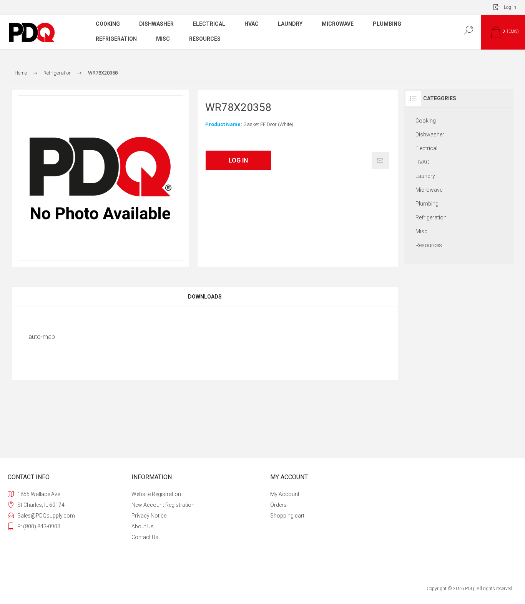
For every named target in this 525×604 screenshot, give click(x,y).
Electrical (426, 148)
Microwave (428, 190)
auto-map (41, 336)
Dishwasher (429, 134)
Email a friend (380, 160)
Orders (278, 505)
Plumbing (427, 204)
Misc (421, 231)
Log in (510, 7)
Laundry (425, 176)
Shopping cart (287, 516)
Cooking (425, 121)
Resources (428, 245)
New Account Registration (162, 505)
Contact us (144, 537)
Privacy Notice (148, 516)
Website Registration (156, 494)
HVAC (422, 162)
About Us (142, 526)
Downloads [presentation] (205, 297)
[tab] (205, 296)
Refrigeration (431, 217)
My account (284, 494)
